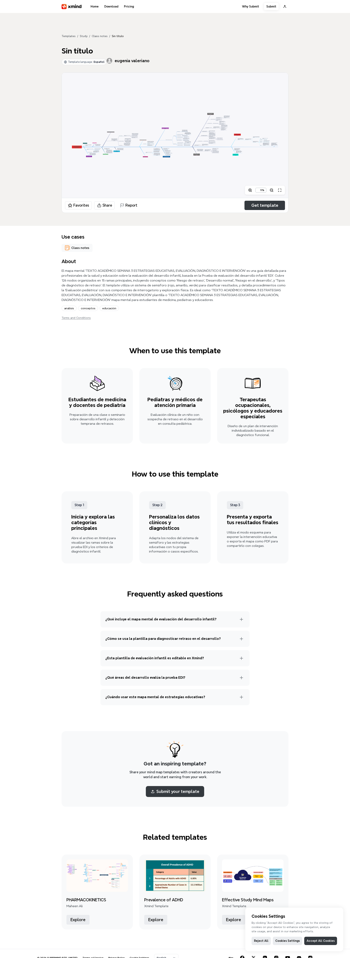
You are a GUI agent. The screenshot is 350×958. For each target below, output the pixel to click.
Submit (271, 6)
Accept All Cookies (321, 940)
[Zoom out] (271, 190)
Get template (264, 205)
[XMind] (72, 6)
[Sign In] (284, 6)
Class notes (100, 36)
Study (84, 36)
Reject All (261, 940)
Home (95, 6)
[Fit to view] (280, 190)
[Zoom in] (250, 190)
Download (111, 6)
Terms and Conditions (76, 317)
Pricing (129, 6)
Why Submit (250, 6)
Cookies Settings (287, 940)
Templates (69, 36)
